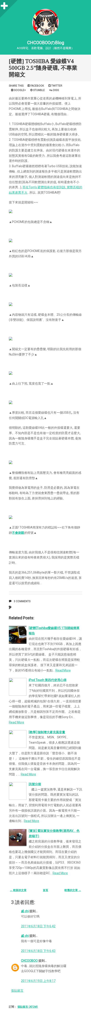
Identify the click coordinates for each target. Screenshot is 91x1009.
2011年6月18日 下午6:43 (38, 951)
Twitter (56, 85)
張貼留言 (17, 990)
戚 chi (25, 911)
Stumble (38, 90)
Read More (63, 670)
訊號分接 (35, 784)
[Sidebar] (4, 4)
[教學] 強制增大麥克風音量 (47, 732)
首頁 (45, 890)
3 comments (22, 601)
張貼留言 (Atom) (27, 1006)
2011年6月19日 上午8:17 (38, 981)
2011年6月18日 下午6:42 (38, 926)
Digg (55, 90)
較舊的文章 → (72, 890)
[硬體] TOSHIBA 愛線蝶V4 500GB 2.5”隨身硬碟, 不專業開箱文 (43, 67)
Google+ (19, 90)
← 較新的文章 (18, 890)
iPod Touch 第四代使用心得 (47, 680)
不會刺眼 (18, 532)
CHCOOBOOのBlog (45, 42)
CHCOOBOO (29, 960)
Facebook (37, 85)
